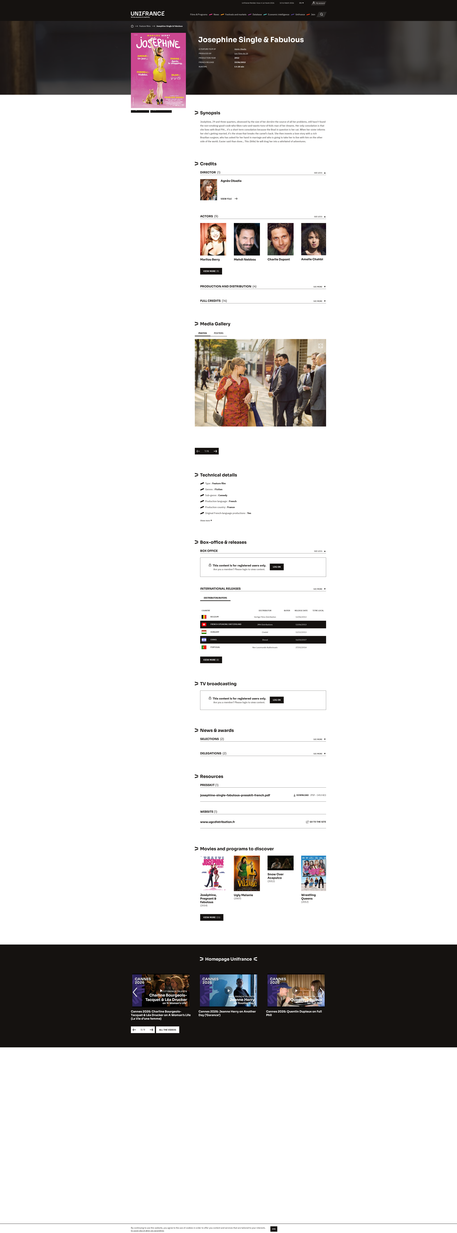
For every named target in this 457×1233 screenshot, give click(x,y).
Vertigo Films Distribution (265, 617)
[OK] (274, 1229)
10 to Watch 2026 (287, 3)
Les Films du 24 (241, 53)
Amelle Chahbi (312, 259)
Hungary (214, 632)
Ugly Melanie (243, 895)
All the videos (167, 1029)
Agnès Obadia (240, 49)
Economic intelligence (278, 14)
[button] (320, 346)
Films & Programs (198, 14)
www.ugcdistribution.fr (217, 822)
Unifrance (300, 14)
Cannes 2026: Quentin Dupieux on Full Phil (159, 1013)
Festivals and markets (235, 14)
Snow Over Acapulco (276, 876)
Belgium (214, 616)
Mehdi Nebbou (245, 259)
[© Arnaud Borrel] (260, 383)
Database (257, 14)
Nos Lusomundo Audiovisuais (265, 647)
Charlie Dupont (279, 259)
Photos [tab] (202, 333)
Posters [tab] (218, 333)
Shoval (265, 640)
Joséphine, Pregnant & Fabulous (208, 898)
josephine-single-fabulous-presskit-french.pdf (235, 795)
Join (313, 14)
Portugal (215, 647)
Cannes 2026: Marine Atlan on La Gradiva (228, 1011)
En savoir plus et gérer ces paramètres (147, 1230)
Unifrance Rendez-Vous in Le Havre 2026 (258, 3)
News (216, 14)
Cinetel (265, 632)
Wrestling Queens (308, 896)
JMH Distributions (265, 624)
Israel (213, 639)
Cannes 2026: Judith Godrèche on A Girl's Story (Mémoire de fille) (292, 1013)
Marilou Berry (210, 259)
